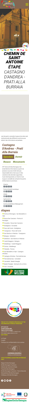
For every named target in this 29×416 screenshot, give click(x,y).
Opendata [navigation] (8, 156)
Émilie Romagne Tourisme (8, 365)
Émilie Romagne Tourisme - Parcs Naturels (13, 371)
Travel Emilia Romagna (8, 369)
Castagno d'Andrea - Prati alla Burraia (15, 256)
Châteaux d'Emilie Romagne (9, 375)
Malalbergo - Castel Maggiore (12, 244)
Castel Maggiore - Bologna (11, 241)
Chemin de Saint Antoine (14, 58)
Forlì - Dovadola (8, 266)
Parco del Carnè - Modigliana (12, 228)
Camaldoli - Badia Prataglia (12, 261)
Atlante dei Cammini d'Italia (9, 367)
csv (11, 186)
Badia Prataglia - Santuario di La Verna (15, 264)
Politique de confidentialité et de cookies (12, 342)
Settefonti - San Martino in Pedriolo (14, 238)
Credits (3, 340)
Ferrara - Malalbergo (10, 246)
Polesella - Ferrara (9, 249)
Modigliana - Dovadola (10, 225)
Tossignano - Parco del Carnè (12, 231)
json (9, 186)
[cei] (14, 350)
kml (6, 186)
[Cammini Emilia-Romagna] (7, 4)
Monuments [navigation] (19, 162)
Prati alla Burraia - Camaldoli (12, 259)
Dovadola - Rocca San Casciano (13, 223)
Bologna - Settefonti (10, 236)
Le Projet (3, 338)
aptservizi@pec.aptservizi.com (10, 333)
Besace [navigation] (7, 162)
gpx (4, 186)
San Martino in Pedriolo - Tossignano (14, 233)
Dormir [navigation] (18, 156)
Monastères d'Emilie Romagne (10, 373)
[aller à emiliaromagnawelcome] (14, 272)
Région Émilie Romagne (8, 363)
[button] (26, 4)
